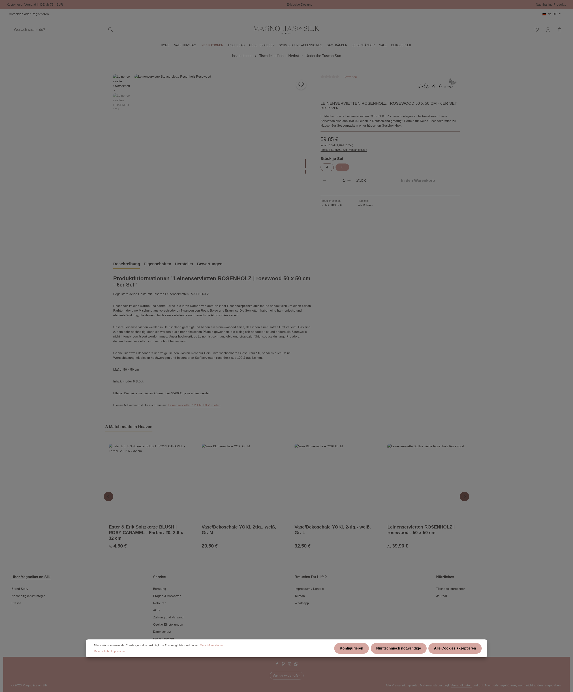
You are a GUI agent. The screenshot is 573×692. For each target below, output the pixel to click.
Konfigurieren (351, 648)
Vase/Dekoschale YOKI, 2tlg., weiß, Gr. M (239, 529)
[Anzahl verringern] (325, 180)
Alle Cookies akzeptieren (455, 648)
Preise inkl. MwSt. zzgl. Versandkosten (344, 149)
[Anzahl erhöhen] (349, 180)
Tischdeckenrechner (450, 588)
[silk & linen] (437, 86)
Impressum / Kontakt (309, 588)
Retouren (159, 603)
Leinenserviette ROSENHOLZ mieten (194, 405)
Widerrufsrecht (163, 639)
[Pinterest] (283, 665)
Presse (16, 603)
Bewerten (350, 77)
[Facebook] (277, 665)
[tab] (126, 264)
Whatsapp (302, 603)
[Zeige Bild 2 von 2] (305, 172)
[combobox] (58, 30)
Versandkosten (461, 685)
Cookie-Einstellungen (168, 624)
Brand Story (19, 588)
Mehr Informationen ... (213, 645)
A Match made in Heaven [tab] (128, 427)
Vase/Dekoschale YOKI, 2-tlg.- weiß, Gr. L (333, 529)
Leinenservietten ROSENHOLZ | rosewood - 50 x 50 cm (421, 529)
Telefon (300, 596)
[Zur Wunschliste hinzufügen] (301, 85)
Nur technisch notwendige (398, 648)
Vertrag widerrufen (287, 675)
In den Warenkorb (418, 180)
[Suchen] (110, 30)
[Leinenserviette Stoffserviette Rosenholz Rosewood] (223, 162)
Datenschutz (162, 631)
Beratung (159, 588)
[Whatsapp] (296, 665)
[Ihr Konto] (548, 29)
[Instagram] (290, 665)
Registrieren (40, 14)
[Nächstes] (464, 496)
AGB (156, 610)
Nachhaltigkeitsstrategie (28, 596)
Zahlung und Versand (168, 617)
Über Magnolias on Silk (31, 577)
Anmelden (16, 14)
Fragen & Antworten (167, 596)
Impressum (118, 651)
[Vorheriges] (285, 244)
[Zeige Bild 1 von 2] (305, 163)
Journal (441, 596)
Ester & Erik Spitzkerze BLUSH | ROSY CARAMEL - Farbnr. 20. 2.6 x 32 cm (146, 532)
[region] (212, 162)
